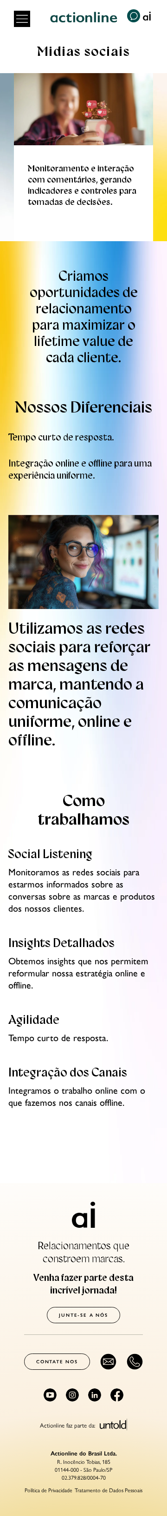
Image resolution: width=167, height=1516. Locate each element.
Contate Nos (57, 1362)
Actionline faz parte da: (68, 1424)
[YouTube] (50, 1394)
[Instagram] (72, 1394)
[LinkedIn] (94, 1394)
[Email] (108, 1362)
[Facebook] (116, 1394)
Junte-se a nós (83, 1315)
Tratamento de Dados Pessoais (108, 1490)
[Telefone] (135, 1362)
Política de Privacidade (48, 1490)
